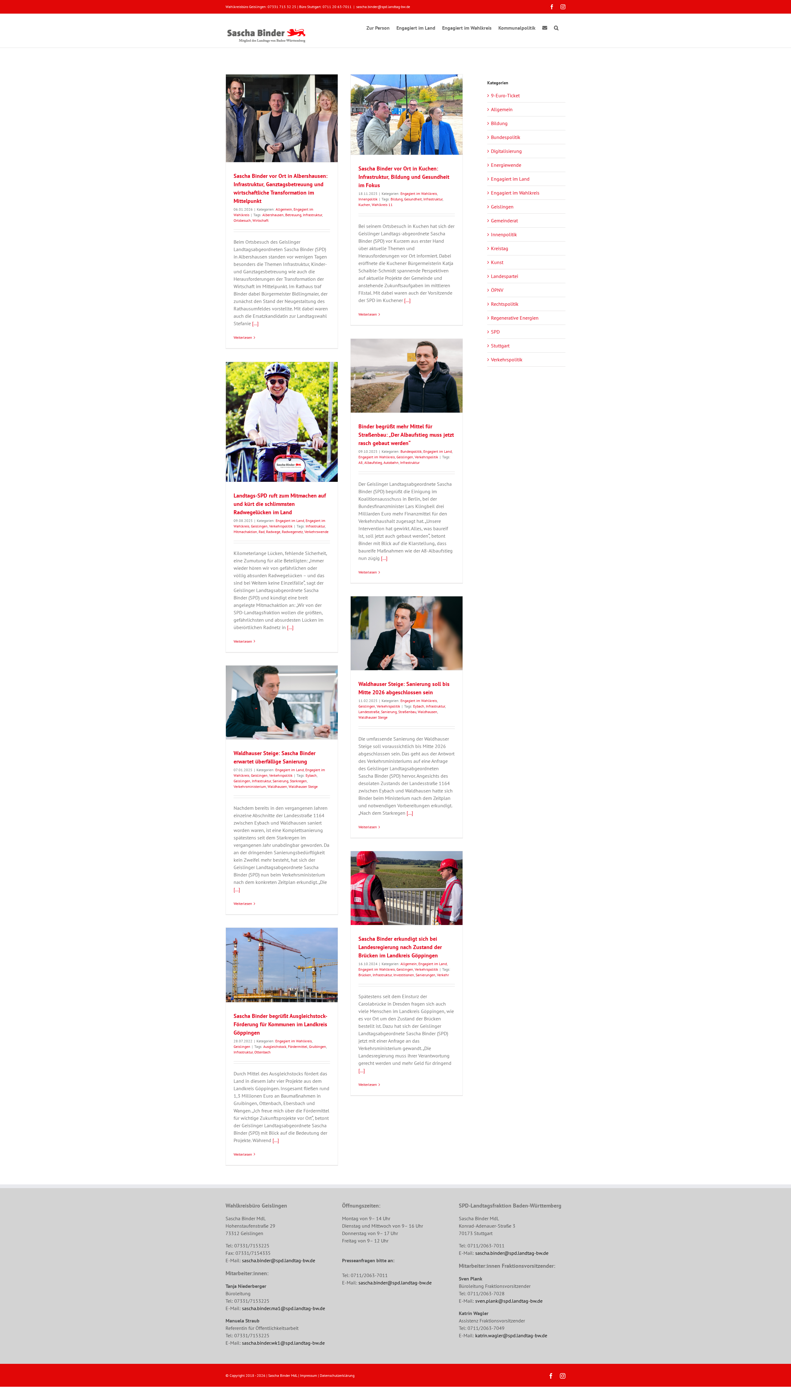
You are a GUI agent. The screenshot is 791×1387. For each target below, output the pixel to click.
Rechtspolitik (504, 304)
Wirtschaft (260, 220)
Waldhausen (427, 711)
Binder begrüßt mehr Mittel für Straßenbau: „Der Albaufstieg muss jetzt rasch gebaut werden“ (406, 435)
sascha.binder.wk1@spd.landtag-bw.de (283, 1343)
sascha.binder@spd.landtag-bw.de (383, 6)
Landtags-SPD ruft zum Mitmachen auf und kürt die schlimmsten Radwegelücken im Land (280, 504)
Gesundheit (413, 199)
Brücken (364, 975)
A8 (360, 462)
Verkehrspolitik (426, 457)
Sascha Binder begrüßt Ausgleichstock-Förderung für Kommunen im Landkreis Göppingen (280, 1024)
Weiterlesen (243, 337)
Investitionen (403, 975)
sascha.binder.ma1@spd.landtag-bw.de (283, 1308)
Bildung (397, 199)
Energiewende (506, 165)
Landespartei (504, 276)
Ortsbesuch (242, 220)
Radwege (273, 531)
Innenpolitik (368, 199)
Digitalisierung (506, 151)
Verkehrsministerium (250, 786)
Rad (261, 531)
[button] (556, 27)
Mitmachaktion (245, 531)
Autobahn (391, 462)
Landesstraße (368, 711)
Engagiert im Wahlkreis (418, 193)
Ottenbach (262, 1052)
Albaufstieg (373, 462)
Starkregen (298, 781)
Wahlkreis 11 (382, 204)
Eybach (418, 706)
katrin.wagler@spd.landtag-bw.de (511, 1335)
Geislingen (404, 457)
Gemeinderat (504, 220)
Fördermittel (297, 1046)
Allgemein (284, 209)
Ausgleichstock (274, 1046)
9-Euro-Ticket (505, 95)
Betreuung (293, 214)
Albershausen (273, 214)
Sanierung (389, 711)
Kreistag (499, 248)
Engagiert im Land (437, 451)
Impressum (308, 1375)
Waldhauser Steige (372, 717)
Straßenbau (407, 711)
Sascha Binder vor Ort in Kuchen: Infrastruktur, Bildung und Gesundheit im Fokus (403, 177)
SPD (495, 332)
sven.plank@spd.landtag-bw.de (509, 1301)
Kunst (497, 262)
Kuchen (364, 204)
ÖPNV (497, 290)
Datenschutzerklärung (337, 1375)
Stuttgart (500, 346)
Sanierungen (425, 975)
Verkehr (443, 975)
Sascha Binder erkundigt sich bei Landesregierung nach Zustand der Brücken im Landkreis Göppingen (400, 947)
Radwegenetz (292, 531)
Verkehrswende (316, 531)
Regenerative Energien (515, 318)
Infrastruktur (312, 214)
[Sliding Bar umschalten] (544, 27)
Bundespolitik (411, 451)
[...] (255, 323)
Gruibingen (317, 1046)
